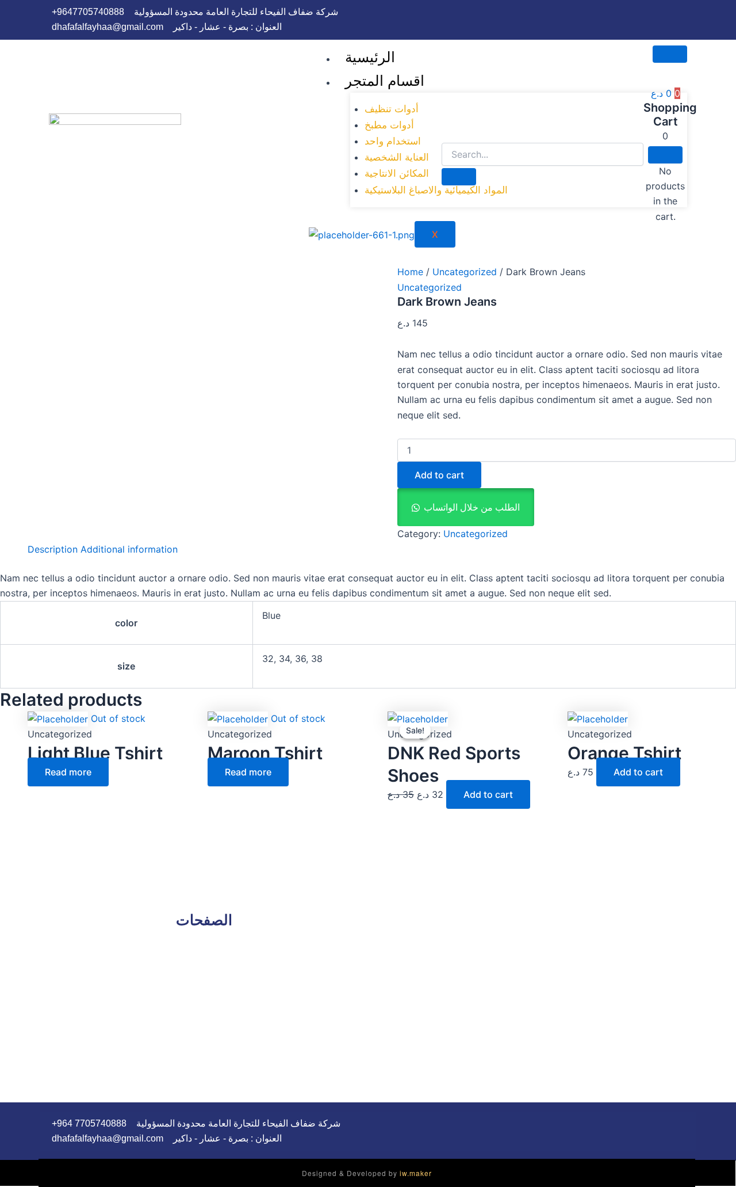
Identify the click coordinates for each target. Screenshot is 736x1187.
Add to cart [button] (488, 794)
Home (410, 271)
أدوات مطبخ (389, 125)
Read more (68, 772)
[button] (465, 507)
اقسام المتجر (384, 81)
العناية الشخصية (397, 157)
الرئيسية (370, 57)
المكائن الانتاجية (397, 173)
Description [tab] (53, 549)
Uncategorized (464, 271)
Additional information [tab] (129, 549)
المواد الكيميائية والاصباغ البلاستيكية (436, 190)
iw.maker (416, 1173)
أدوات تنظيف (392, 109)
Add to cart (439, 475)
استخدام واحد (393, 141)
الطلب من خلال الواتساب (472, 507)
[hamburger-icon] (670, 54)
